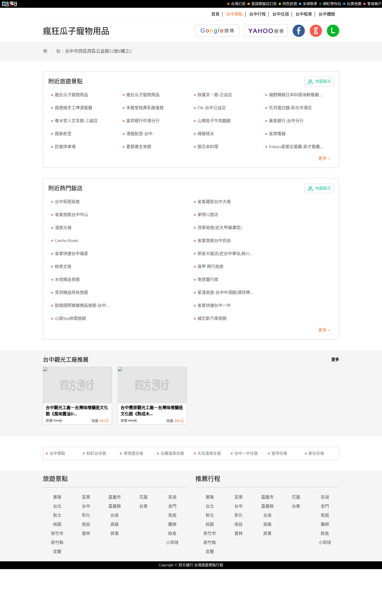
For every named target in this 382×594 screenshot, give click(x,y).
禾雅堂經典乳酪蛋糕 (145, 108)
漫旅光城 (63, 227)
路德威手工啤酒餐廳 (73, 108)
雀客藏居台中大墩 (214, 201)
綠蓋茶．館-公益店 (214, 95)
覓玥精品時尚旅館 (71, 292)
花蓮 (143, 497)
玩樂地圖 (354, 4)
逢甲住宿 (279, 453)
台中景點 (57, 453)
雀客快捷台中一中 (214, 305)
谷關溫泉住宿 (172, 453)
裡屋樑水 (205, 134)
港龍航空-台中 (139, 134)
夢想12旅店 (207, 214)
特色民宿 (289, 4)
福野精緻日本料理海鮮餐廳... (295, 95)
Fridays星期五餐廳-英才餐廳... (296, 146)
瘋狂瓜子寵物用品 (71, 95)
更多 (335, 359)
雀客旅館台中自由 (214, 240)
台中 (86, 506)
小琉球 (172, 542)
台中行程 (257, 14)
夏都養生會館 (138, 146)
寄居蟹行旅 (207, 279)
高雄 (114, 524)
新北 (57, 515)
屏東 (114, 533)
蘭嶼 (172, 524)
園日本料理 (207, 146)
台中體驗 (327, 14)
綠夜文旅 (63, 266)
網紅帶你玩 (332, 4)
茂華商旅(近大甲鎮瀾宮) (219, 227)
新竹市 (57, 533)
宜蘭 (57, 551)
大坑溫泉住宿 (209, 453)
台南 (114, 515)
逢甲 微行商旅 (210, 266)
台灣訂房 (238, 4)
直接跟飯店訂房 (264, 4)
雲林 (86, 533)
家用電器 (277, 134)
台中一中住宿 (246, 453)
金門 (172, 506)
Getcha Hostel (66, 240)
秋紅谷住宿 (96, 453)
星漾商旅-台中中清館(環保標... (225, 292)
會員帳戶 (374, 4)
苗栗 (86, 497)
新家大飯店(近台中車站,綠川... (225, 253)
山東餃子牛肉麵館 (214, 121)
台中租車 (303, 14)
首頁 (215, 14)
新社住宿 (316, 453)
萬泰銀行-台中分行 (286, 121)
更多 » (324, 158)
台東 (143, 506)
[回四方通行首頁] (9, 4)
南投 (86, 524)
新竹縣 (57, 542)
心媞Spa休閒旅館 (70, 318)
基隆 (57, 497)
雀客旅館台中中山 (71, 214)
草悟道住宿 (133, 453)
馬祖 (172, 515)
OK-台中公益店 (211, 108)
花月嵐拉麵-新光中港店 (290, 108)
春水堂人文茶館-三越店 (76, 121)
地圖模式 (323, 81)
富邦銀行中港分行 (143, 121)
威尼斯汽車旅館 (212, 318)
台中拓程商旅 (67, 201)
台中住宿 (280, 14)
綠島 (172, 533)
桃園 (57, 524)
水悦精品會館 (67, 279)
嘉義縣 (114, 506)
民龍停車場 (65, 146)
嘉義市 (114, 497)
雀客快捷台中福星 (71, 253)
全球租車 (310, 4)
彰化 (86, 515)
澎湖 (172, 497)
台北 (57, 506)
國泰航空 (63, 134)
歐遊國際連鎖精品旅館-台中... (82, 305)
